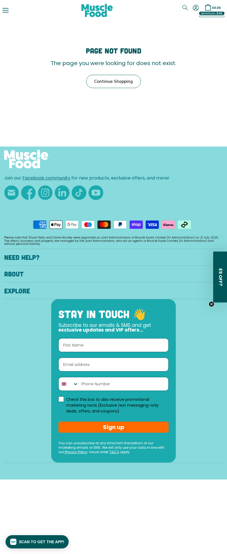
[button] (37, 541)
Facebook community (46, 178)
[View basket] (208, 7)
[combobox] (69, 384)
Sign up (113, 427)
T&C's (114, 452)
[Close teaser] (211, 304)
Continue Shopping (113, 81)
